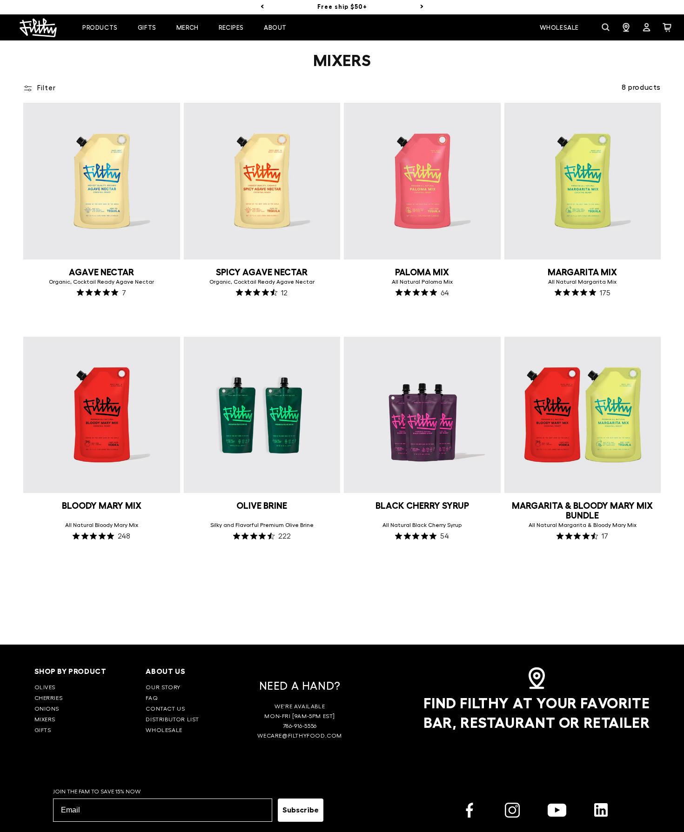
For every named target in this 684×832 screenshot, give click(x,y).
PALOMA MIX (422, 272)
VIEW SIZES (583, 316)
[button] (102, 28)
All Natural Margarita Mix (582, 282)
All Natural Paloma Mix (422, 282)
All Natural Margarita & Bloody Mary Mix (583, 525)
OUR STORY (163, 687)
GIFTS (42, 730)
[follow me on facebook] (469, 812)
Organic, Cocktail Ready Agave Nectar (101, 282)
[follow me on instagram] (512, 812)
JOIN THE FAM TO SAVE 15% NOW (97, 791)
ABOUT (275, 28)
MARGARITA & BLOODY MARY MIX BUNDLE (582, 510)
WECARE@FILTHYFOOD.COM (299, 736)
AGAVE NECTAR (101, 272)
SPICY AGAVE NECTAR (262, 272)
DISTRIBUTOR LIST (172, 719)
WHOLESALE (164, 730)
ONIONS (47, 709)
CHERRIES (48, 698)
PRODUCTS (100, 28)
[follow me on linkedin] (601, 811)
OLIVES (45, 687)
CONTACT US (165, 709)
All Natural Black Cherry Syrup (422, 525)
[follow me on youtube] (557, 812)
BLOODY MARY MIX (101, 505)
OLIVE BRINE (261, 505)
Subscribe (300, 810)
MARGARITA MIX (582, 272)
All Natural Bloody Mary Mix (101, 525)
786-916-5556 (300, 726)
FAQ (152, 698)
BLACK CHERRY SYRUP (422, 505)
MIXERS (45, 719)
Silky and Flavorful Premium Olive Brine (262, 525)
